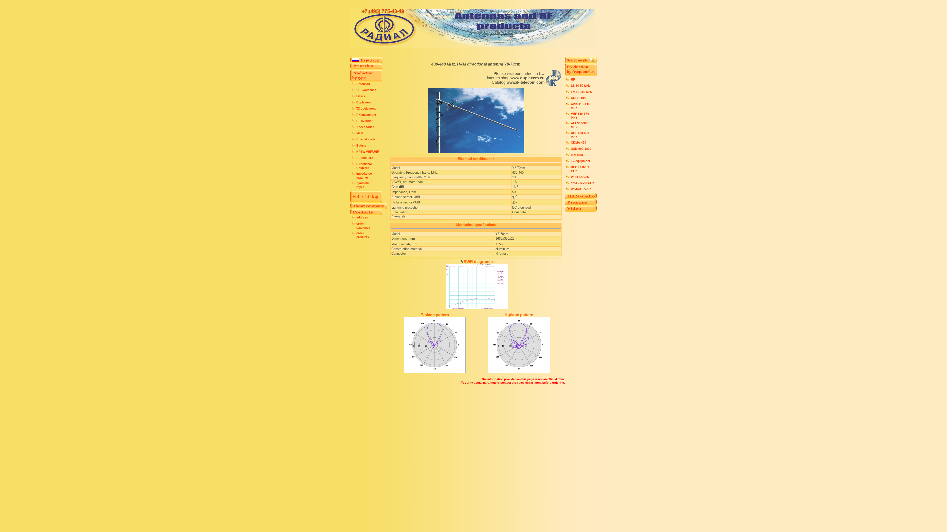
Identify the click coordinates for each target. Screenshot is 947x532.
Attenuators (364, 158)
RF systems (364, 121)
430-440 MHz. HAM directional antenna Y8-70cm (475, 64)
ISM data (577, 155)
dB (401, 187)
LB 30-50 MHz (580, 85)
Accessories (365, 127)
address (362, 217)
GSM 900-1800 (581, 148)
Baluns (361, 145)
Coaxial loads (365, 139)
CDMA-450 (578, 142)
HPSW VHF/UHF (367, 151)
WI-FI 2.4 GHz (580, 177)
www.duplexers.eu (527, 78)
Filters (360, 96)
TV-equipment (580, 161)
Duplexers (363, 102)
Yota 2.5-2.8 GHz (582, 183)
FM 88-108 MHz (581, 92)
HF (573, 79)
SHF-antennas (366, 90)
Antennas (363, 84)
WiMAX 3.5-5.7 (581, 189)
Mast (359, 133)
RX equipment (366, 114)
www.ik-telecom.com (526, 82)
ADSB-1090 (579, 98)
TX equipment (366, 108)
